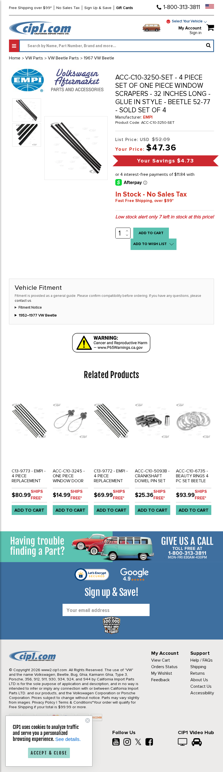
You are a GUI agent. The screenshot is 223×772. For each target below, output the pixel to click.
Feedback (160, 680)
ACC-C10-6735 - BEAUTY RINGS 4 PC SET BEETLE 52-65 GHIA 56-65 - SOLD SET (192, 480)
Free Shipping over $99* (30, 7)
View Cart (160, 660)
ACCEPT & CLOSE (49, 753)
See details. (68, 739)
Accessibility (202, 693)
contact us (23, 300)
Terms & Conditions (75, 702)
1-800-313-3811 (181, 7)
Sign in (196, 32)
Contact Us (201, 686)
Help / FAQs (201, 660)
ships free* (37, 495)
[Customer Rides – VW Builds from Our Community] (197, 742)
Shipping (198, 667)
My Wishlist (161, 673)
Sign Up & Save (98, 7)
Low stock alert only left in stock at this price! (164, 217)
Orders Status (164, 667)
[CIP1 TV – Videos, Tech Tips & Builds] (183, 742)
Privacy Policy (43, 702)
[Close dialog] (87, 720)
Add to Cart (29, 510)
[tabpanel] (29, 454)
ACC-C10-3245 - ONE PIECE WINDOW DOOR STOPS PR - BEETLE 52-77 (69, 480)
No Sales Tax (68, 7)
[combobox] (116, 46)
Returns (197, 673)
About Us (199, 680)
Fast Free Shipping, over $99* (144, 200)
